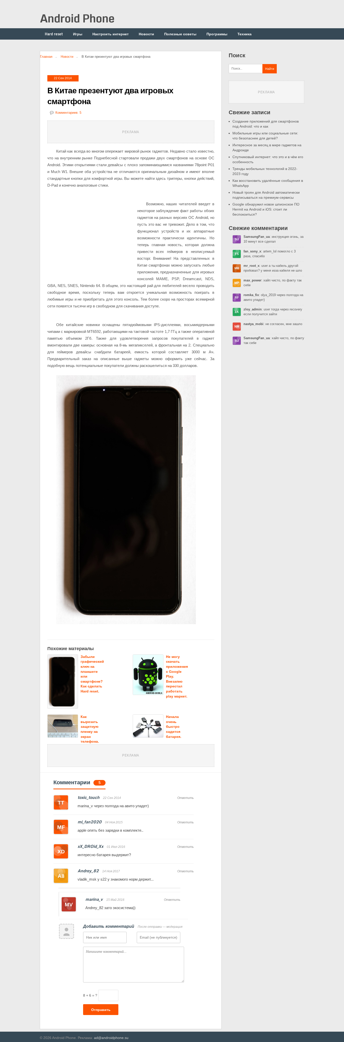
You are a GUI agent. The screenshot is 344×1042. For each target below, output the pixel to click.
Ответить (185, 798)
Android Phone (77, 18)
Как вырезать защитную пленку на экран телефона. (90, 729)
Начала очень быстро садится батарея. (173, 726)
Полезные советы (180, 34)
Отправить (101, 1009)
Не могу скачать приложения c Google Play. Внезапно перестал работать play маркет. (177, 676)
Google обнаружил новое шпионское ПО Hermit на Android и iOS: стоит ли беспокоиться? (265, 209)
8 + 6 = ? (90, 995)
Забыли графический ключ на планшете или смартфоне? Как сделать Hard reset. (92, 674)
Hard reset (54, 34)
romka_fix (251, 295)
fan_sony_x (252, 251)
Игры (77, 34)
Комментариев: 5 (68, 112)
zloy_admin (253, 309)
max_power (252, 280)
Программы (217, 34)
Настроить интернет (110, 34)
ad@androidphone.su (111, 1038)
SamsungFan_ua (257, 237)
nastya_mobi (253, 324)
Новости (146, 34)
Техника (244, 34)
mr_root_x (251, 266)
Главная (46, 57)
